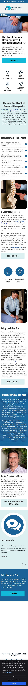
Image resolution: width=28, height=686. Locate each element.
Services (20, 77)
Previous (22, 564)
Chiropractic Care (8, 280)
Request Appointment (11, 1)
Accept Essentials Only (14, 680)
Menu (4, 15)
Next (25, 564)
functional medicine (16, 247)
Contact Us (13, 593)
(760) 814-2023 (21, 1)
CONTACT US (14, 60)
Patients (7, 89)
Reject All (14, 676)
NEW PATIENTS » (13, 381)
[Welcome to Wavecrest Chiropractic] (14, 11)
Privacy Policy (8, 672)
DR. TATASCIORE (7, 77)
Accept (14, 683)
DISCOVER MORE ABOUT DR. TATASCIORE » (14, 502)
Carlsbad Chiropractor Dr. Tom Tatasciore (14, 110)
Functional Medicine (19, 280)
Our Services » (12, 256)
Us (20, 89)
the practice (16, 361)
